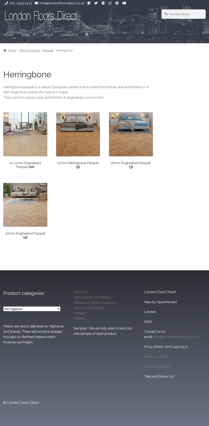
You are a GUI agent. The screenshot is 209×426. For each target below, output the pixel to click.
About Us (81, 292)
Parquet (48, 50)
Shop (25, 35)
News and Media (156, 357)
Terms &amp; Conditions (92, 297)
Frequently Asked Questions (95, 303)
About (48, 35)
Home (8, 35)
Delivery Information (89, 308)
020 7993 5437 (20, 3)
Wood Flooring (29, 50)
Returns (79, 318)
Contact (80, 313)
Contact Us (69, 35)
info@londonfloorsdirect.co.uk (61, 3)
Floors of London (157, 366)
